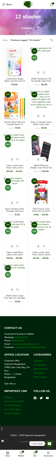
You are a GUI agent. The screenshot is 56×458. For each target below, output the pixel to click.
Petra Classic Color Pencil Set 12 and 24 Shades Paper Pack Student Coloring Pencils (41, 212)
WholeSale (39, 373)
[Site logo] (28, 4)
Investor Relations (12, 405)
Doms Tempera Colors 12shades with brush (14, 210)
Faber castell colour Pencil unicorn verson (41, 253)
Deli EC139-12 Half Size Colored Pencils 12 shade (14, 124)
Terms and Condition (14, 401)
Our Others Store (12, 409)
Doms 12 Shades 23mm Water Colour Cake (41, 123)
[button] (12, 72)
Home (5, 40)
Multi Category (40, 377)
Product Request (12, 413)
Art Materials (40, 365)
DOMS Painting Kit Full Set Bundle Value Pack (41, 80)
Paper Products (41, 369)
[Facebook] (35, 398)
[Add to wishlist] (17, 72)
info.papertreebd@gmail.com (25, 344)
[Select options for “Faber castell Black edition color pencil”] (12, 246)
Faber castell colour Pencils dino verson (14, 167)
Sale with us (10, 383)
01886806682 (21, 337)
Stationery (38, 361)
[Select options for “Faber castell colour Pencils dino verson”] (12, 159)
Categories (27, 28)
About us (8, 397)
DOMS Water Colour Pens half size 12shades (14, 297)
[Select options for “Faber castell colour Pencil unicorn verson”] (38, 246)
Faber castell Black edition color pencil (14, 253)
